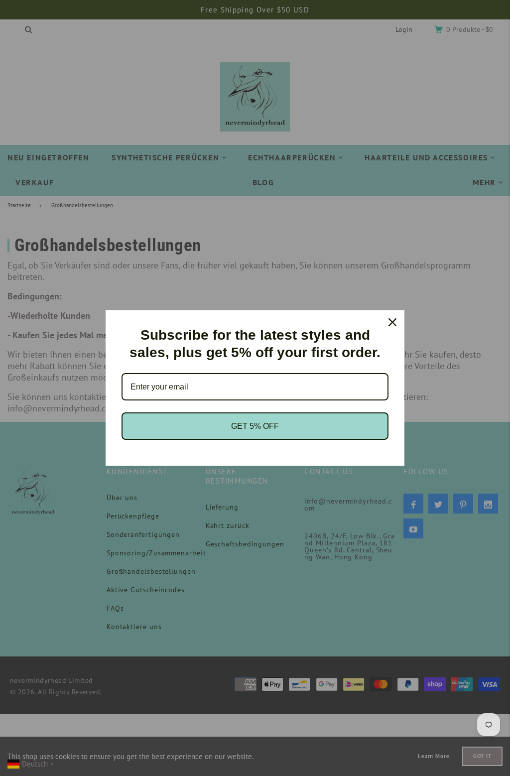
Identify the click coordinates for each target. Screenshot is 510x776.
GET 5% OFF (255, 426)
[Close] (392, 322)
